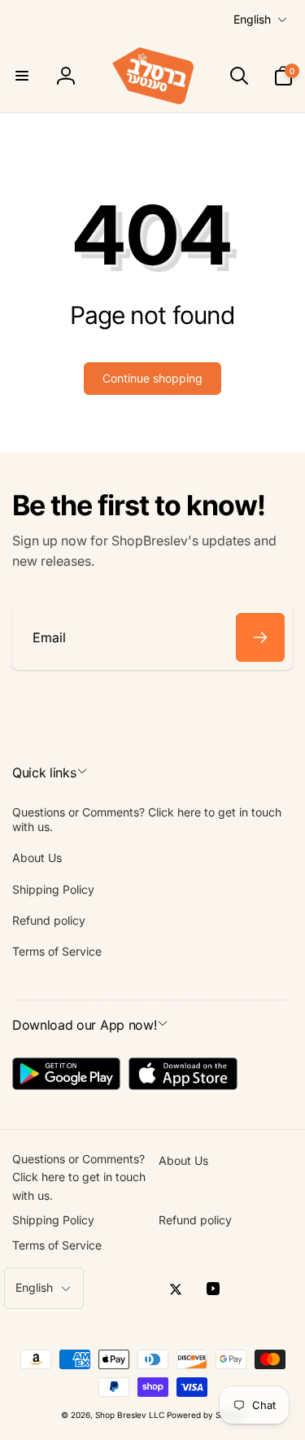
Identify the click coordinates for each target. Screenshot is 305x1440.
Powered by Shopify (206, 1415)
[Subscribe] (260, 637)
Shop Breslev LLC (129, 1415)
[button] (22, 76)
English (252, 19)
